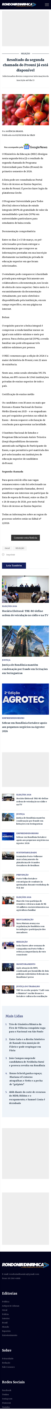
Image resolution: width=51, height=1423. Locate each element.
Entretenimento (9, 1335)
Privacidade (7, 1358)
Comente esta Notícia (25, 537)
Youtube (6, 1407)
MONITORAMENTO (25, 964)
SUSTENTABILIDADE (26, 853)
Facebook (6, 1390)
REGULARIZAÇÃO (24, 920)
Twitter (5, 1394)
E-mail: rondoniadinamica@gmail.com (20, 1274)
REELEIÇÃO (22, 942)
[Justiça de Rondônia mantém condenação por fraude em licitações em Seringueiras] (25, 641)
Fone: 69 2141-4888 (11, 1278)
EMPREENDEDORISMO (13, 718)
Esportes (6, 1331)
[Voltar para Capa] (25, 1265)
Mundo (5, 1327)
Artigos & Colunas (10, 1306)
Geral (7, 548)
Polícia (5, 1314)
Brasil (4, 1322)
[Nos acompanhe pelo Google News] (25, 146)
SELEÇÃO (20, 548)
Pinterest (6, 1403)
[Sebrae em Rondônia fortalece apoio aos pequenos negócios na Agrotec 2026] (25, 699)
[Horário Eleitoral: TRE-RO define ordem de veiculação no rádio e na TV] (25, 589)
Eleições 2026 (9, 606)
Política (5, 1301)
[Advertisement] (25, 1153)
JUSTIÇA (6, 660)
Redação (6, 1363)
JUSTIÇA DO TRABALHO (28, 986)
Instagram (7, 1399)
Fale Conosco (8, 1367)
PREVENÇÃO (22, 875)
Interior (6, 1318)
